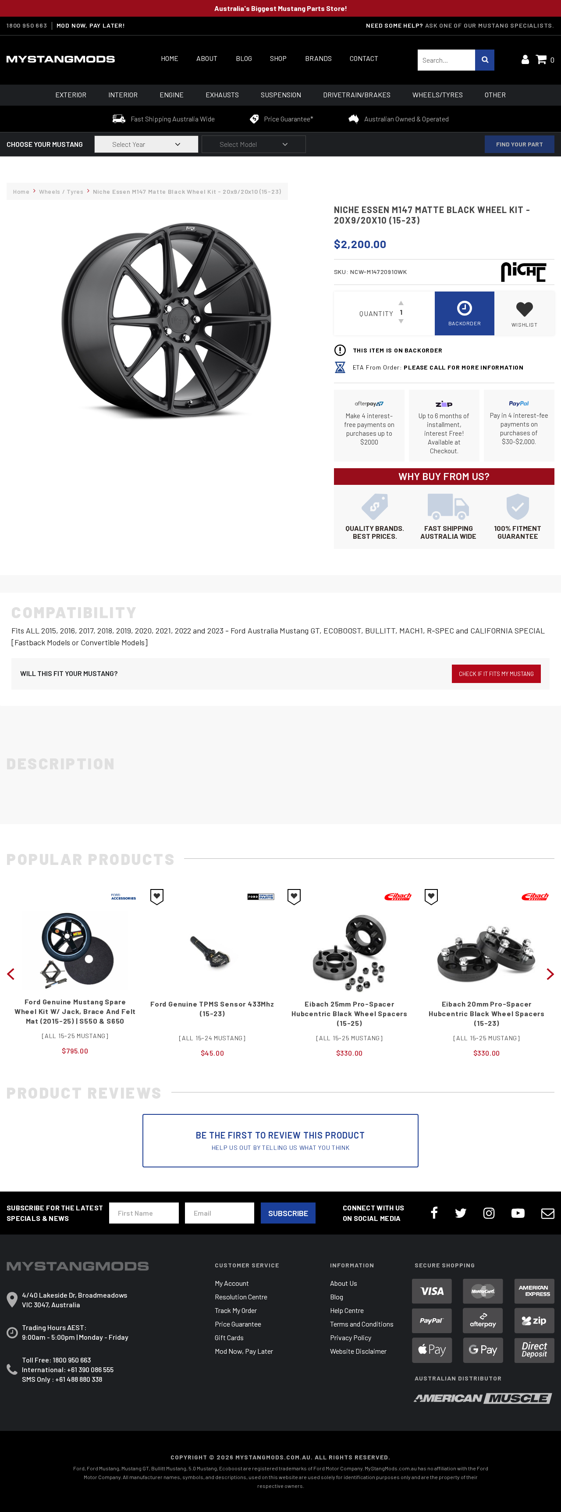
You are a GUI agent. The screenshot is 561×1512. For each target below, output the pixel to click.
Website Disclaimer (358, 1351)
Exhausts (222, 94)
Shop (278, 58)
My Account (232, 1283)
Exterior (70, 94)
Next (550, 973)
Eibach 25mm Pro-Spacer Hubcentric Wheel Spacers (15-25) (486, 1008)
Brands (318, 58)
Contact (364, 58)
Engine (172, 94)
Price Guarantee (238, 1324)
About (206, 58)
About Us (343, 1283)
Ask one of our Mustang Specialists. (489, 25)
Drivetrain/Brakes (357, 94)
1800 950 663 (27, 25)
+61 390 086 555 (90, 1369)
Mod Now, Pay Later (244, 1351)
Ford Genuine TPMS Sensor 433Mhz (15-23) (75, 1008)
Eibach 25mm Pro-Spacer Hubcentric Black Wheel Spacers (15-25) (212, 1013)
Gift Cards (229, 1337)
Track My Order (236, 1310)
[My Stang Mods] (67, 59)
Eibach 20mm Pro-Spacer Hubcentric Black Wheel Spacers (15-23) (349, 1013)
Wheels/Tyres (437, 94)
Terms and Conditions (362, 1324)
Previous (10, 973)
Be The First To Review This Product (280, 1140)
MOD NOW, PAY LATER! (91, 25)
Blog (244, 58)
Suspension (281, 94)
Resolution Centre (241, 1296)
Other (495, 94)
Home (169, 58)
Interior (123, 94)
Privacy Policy (350, 1337)
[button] (524, 313)
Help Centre (347, 1310)
